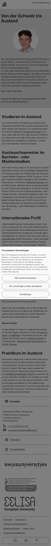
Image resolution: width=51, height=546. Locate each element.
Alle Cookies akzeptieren (25, 278)
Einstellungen (25, 294)
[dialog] (25, 273)
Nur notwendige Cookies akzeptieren (25, 286)
